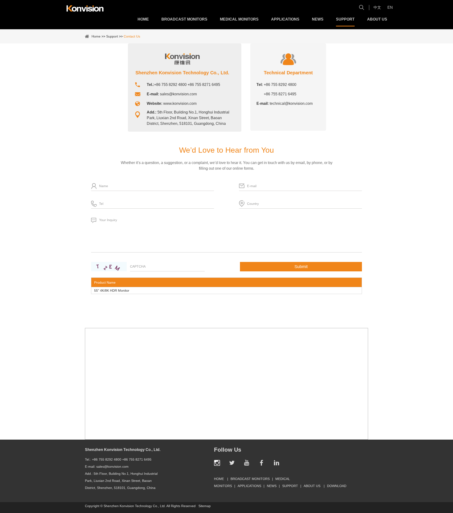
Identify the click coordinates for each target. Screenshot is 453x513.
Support (345, 19)
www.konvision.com (180, 103)
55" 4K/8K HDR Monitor (111, 290)
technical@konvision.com (291, 103)
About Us (377, 19)
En (390, 7)
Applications (285, 19)
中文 (377, 7)
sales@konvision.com (178, 94)
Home (143, 19)
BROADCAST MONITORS (184, 19)
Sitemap (204, 506)
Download (336, 486)
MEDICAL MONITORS (239, 19)
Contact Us (132, 36)
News (317, 19)
